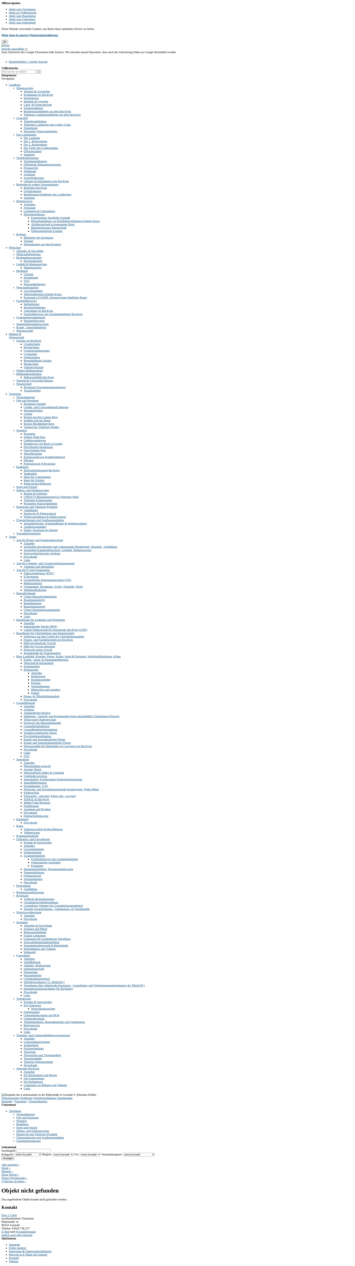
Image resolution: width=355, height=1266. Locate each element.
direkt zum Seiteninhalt (22, 22)
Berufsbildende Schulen (38, 360)
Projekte (36, 683)
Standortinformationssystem (32, 324)
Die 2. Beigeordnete (35, 144)
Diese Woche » (10, 1174)
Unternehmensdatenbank (30, 317)
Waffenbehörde (33, 852)
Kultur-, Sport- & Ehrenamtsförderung (46, 659)
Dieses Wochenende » (14, 1178)
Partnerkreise (31, 98)
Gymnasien (30, 354)
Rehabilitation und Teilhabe (40, 948)
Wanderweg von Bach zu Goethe (43, 443)
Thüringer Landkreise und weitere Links (47, 124)
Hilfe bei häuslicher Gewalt (40, 643)
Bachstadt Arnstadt (35, 403)
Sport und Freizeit (26, 487)
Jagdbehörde (31, 1045)
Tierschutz (30, 1051)
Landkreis (15, 84)
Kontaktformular (26, 1231)
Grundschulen (32, 344)
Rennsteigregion (33, 410)
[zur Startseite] (5, 45)
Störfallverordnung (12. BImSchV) (44, 982)
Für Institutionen (33, 1081)
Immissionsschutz (34, 968)
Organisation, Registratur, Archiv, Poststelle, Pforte (53, 586)
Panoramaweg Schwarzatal (39, 463)
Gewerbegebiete (33, 290)
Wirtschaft (15, 247)
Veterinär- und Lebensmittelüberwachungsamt (43, 1035)
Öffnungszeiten (33, 151)
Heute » (6, 1168)
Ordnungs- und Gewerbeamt (33, 839)
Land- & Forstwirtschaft (38, 104)
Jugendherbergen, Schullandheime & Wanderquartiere (55, 523)
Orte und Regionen (27, 400)
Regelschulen (31, 347)
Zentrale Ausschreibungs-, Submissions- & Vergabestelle (57, 909)
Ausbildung (30, 889)
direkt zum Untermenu (22, 19)
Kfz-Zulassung (32, 1005)
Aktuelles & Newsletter (30, 251)
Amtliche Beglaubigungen (39, 899)
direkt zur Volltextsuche (22, 12)
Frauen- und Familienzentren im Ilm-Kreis (48, 639)
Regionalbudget (33, 261)
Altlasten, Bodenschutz (37, 965)
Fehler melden (17, 1248)
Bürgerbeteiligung (34, 214)
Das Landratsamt (26, 134)
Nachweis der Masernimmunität (42, 722)
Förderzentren (32, 357)
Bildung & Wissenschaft (16, 336)
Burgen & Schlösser (35, 493)
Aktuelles (29, 543)
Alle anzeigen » (10, 1164)
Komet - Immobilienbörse (31, 327)
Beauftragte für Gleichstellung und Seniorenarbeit (45, 633)
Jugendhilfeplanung (35, 782)
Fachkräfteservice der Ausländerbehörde (54, 859)
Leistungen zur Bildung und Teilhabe (45, 1085)
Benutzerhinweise (34, 320)
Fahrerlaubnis (32, 1012)
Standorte (29, 154)
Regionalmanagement (29, 257)
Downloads (30, 556)
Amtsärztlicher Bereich (37, 713)
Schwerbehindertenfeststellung (41, 942)
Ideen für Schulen (34, 480)
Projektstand (31, 277)
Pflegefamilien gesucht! (37, 766)
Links (27, 560)
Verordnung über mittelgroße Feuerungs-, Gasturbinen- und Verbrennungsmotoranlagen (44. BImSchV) (84, 985)
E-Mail (5, 1231)
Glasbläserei (31, 510)
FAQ (27, 280)
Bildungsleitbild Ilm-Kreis (39, 377)
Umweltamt (23, 955)
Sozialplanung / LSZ (36, 786)
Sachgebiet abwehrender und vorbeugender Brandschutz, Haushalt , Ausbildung (70, 546)
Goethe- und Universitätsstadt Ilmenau (46, 407)
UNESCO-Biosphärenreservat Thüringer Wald (51, 496)
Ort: (76, 1154)
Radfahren (22, 467)
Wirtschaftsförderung (28, 254)
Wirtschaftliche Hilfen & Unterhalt (44, 772)
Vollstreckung (32, 832)
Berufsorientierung (34, 307)
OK (4, 41)
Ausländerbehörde (34, 855)
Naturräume (31, 128)
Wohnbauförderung (35, 590)
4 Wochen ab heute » (13, 1181)
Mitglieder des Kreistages (38, 237)
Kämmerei (22, 819)
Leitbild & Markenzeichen (31, 264)
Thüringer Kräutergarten (38, 500)
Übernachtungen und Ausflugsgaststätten (40, 520)
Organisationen (32, 191)
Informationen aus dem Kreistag (42, 244)
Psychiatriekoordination (37, 736)
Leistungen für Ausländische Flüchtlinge (47, 938)
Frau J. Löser (9, 1215)
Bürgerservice (24, 201)
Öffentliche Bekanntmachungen (42, 164)
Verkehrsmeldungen (35, 161)
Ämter (12, 536)
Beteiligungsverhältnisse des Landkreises (47, 194)
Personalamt (23, 885)
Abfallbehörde (32, 962)
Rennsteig (29, 433)
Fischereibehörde (34, 1048)
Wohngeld (30, 952)
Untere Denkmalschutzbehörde (42, 609)
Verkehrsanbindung (35, 121)
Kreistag (21, 234)
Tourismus (15, 393)
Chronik (28, 274)
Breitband (22, 271)
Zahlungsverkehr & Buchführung (43, 829)
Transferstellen (32, 390)
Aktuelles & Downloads (38, 925)
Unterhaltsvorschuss (35, 776)
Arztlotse (29, 709)
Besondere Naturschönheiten (40, 131)
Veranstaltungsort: (111, 1154)
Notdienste (30, 171)
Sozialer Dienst (32, 769)
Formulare (30, 207)
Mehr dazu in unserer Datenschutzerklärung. (29, 35)
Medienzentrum (33, 583)
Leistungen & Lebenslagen (39, 211)
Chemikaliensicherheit (37, 978)
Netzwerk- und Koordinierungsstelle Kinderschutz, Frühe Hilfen (61, 789)
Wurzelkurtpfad (33, 453)
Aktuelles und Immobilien (39, 566)
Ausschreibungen (34, 177)
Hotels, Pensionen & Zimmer (41, 530)
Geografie (22, 118)
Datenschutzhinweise (36, 816)
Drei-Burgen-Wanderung (38, 447)
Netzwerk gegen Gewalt (38, 649)
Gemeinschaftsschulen (37, 350)
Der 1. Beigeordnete (35, 141)
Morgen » (7, 1171)
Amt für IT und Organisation (33, 570)
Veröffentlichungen (27, 158)
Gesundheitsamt (25, 703)
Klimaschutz (31, 669)
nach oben (15, 1235)
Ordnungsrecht (32, 875)
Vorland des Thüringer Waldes (41, 427)
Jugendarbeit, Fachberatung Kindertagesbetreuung (53, 779)
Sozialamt (22, 922)
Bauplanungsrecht (34, 600)
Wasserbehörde (32, 975)
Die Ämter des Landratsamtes (41, 148)
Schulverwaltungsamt (28, 912)
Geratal (28, 413)
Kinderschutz (31, 792)
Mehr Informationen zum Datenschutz (23, 55)
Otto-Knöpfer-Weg (35, 450)
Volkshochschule (33, 367)
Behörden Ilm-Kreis (35, 187)
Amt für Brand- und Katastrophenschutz (39, 540)
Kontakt (13, 1258)
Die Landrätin (32, 138)
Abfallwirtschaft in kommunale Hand (53, 224)
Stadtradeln (30, 473)
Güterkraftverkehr (34, 1018)
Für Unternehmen (34, 1078)
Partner (35, 693)
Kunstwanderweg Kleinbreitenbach (44, 457)
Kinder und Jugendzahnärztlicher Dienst (47, 742)
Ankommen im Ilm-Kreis (38, 310)
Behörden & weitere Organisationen (37, 184)
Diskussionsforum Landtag (46, 231)
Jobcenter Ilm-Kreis (27, 1068)
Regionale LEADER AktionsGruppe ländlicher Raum (55, 297)
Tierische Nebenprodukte (38, 1061)
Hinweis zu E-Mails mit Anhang (28, 1254)
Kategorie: (7, 1154)
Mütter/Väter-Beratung (37, 802)
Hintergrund (38, 676)
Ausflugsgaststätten (35, 526)
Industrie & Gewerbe (36, 101)
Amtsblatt (29, 174)
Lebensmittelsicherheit (37, 1042)
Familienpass (31, 806)
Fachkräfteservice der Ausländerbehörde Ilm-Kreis (53, 314)
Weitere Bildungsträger (29, 370)
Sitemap (13, 1261)
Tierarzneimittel (33, 1058)
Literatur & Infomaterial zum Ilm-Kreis (46, 181)
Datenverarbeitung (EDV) (39, 573)
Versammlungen (33, 879)
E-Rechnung (31, 576)
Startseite (6, 1101)
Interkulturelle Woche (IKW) (40, 626)
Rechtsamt (22, 895)
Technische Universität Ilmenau (34, 380)
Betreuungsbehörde (35, 932)
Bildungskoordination (29, 374)
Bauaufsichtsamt (26, 593)
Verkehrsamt (23, 998)
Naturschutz (31, 972)
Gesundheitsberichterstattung (40, 729)
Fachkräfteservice (26, 300)
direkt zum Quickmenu (22, 9)
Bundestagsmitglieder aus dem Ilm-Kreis (47, 111)
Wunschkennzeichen (43, 1008)
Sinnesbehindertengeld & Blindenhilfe (46, 945)
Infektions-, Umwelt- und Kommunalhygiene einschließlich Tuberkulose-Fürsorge (71, 716)
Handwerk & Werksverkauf (40, 513)
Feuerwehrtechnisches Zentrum (42, 553)
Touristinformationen (28, 533)
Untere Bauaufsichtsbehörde (40, 596)
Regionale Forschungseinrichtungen (45, 387)
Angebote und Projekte (37, 809)
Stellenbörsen (31, 304)
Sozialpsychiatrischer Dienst (40, 732)
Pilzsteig (28, 460)
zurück (5, 1235)
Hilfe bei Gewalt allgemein (39, 646)
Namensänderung (34, 872)
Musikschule (31, 364)
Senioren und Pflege (35, 929)
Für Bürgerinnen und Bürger (40, 1075)
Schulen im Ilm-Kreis (28, 340)
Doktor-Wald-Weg (34, 437)
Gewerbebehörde (34, 849)
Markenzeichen (33, 267)
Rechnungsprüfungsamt (30, 892)
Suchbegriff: (8, 1150)
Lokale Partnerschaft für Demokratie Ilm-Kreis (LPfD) (55, 629)
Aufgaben (29, 204)
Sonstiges (29, 197)
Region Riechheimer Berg (39, 423)
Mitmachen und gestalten (45, 689)
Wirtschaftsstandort (27, 287)
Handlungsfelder (40, 679)
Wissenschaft (23, 384)
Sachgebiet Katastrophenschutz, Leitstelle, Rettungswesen (57, 550)
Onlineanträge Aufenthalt (45, 862)
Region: (47, 1154)
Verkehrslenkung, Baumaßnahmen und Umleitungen (54, 1022)
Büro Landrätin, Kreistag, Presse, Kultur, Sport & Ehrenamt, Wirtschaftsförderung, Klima (68, 656)
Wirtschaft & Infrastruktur (39, 663)
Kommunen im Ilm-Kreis (38, 94)
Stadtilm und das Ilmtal (37, 420)
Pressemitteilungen (34, 284)
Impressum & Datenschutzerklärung (30, 1251)
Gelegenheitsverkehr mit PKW (42, 1015)
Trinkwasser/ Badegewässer (40, 719)
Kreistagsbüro (32, 666)
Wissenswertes (24, 88)
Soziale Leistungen (35, 935)
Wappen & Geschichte (37, 91)
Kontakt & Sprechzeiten (38, 842)
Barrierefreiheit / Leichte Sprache (28, 61)
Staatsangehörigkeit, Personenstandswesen (48, 869)
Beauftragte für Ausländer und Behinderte (40, 619)
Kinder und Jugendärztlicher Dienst (44, 739)
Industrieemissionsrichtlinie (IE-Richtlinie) (48, 988)
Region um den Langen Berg (41, 417)
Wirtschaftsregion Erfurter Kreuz (43, 294)
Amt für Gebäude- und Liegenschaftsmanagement (45, 563)
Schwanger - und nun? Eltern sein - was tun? (50, 796)
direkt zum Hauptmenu (22, 16)
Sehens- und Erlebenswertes (32, 490)
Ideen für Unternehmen (37, 477)
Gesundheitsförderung (37, 726)
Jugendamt (22, 759)
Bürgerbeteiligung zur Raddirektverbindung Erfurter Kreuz (65, 221)
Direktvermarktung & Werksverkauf (45, 516)
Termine (28, 241)
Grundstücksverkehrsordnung (41, 902)
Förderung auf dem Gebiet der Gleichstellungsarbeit (54, 636)
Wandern (21, 430)
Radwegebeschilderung (37, 483)
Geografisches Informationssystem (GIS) (47, 580)
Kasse (19, 826)
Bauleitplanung (32, 603)
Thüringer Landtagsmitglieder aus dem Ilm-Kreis (52, 114)
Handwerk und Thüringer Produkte (37, 506)
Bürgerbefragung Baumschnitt (48, 227)
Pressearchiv (31, 167)
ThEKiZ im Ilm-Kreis (36, 799)
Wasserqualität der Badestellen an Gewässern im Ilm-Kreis (58, 746)
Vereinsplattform (33, 108)
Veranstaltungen (25, 397)
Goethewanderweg (35, 440)
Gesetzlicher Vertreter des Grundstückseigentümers (53, 905)
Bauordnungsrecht (34, 606)
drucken (27, 1235)
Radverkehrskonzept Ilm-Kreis (42, 470)
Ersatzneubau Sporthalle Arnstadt (50, 217)
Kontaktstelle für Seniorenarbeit (42, 653)
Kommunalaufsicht (27, 835)
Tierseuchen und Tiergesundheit (42, 1055)
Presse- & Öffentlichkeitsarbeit (41, 696)
